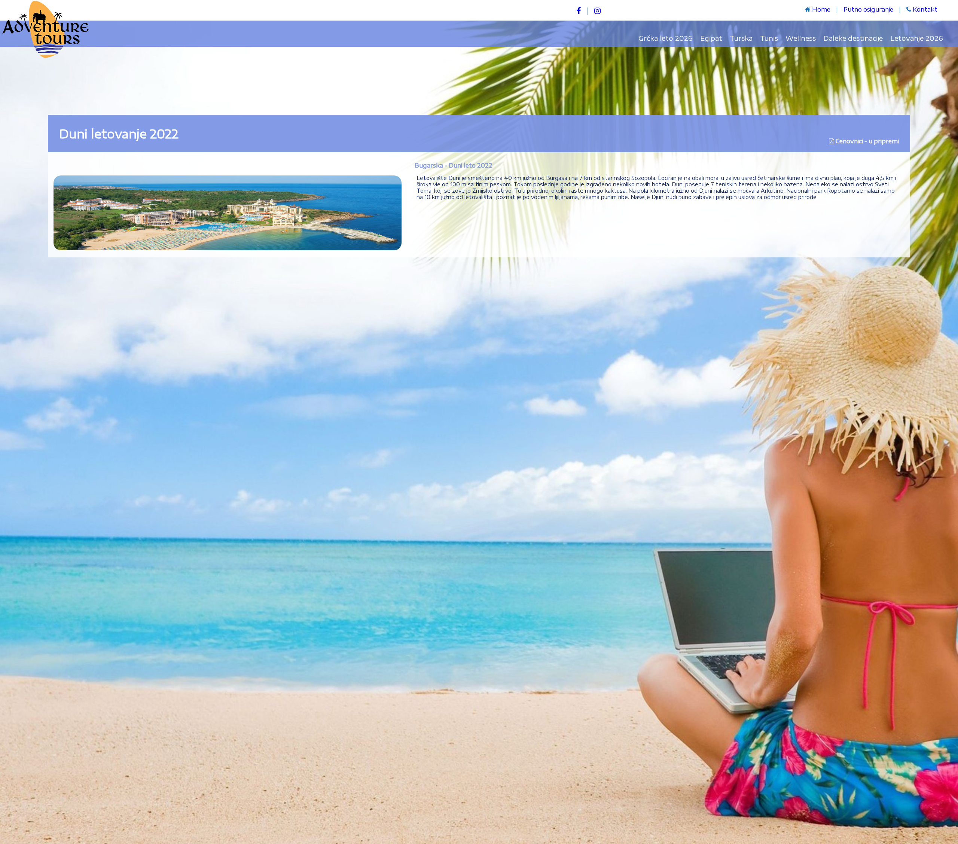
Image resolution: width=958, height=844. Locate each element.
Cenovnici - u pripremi (867, 141)
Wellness (800, 38)
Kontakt (925, 9)
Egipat (711, 38)
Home (821, 9)
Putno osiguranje (868, 9)
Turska (741, 38)
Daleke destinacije (853, 38)
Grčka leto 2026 (665, 38)
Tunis (769, 38)
